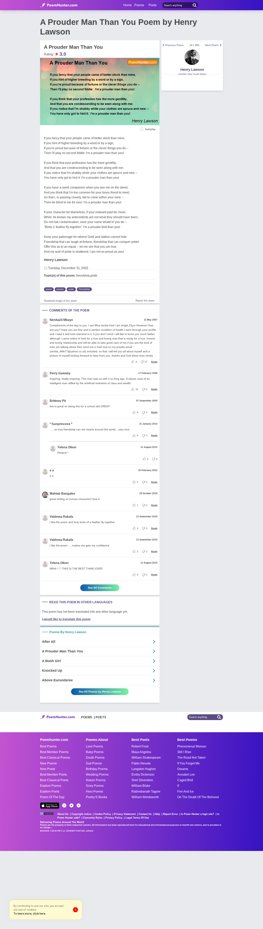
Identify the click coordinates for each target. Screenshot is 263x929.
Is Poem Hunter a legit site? (197, 814)
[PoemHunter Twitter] (71, 805)
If (178, 785)
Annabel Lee (186, 774)
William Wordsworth (145, 797)
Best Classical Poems (55, 757)
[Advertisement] (58, 889)
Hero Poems (94, 791)
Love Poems (94, 746)
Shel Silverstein (142, 780)
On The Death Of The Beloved (198, 797)
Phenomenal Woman (191, 746)
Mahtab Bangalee (62, 493)
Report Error (170, 814)
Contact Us (145, 814)
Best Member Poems (54, 752)
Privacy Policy (113, 817)
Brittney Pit (58, 400)
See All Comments (100, 587)
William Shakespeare (146, 757)
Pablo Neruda (141, 763)
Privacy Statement (125, 814)
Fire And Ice (185, 791)
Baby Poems (94, 752)
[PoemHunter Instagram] (78, 805)
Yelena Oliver (66, 447)
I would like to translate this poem (66, 619)
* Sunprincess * (61, 424)
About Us (62, 814)
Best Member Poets (53, 774)
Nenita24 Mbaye (61, 319)
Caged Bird (185, 780)
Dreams (182, 769)
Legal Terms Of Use (137, 817)
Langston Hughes (144, 769)
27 (146, 362)
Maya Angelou (141, 752)
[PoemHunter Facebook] (64, 805)
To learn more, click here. (29, 913)
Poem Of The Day (52, 797)
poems (60, 289)
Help (157, 814)
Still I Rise (184, 752)
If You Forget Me (188, 763)
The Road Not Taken (191, 757)
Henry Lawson (56, 260)
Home (127, 5)
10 (137, 389)
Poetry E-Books (96, 797)
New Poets (47, 769)
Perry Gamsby (60, 373)
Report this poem (145, 300)
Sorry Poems (95, 785)
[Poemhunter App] (49, 805)
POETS (101, 717)
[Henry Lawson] (192, 57)
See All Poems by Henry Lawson (100, 691)
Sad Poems (94, 763)
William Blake (141, 785)
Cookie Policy (102, 814)
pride (71, 289)
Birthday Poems (97, 769)
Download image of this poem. (61, 300)
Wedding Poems (97, 774)
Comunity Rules (92, 817)
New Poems (48, 763)
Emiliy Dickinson (143, 774)
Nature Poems (96, 780)
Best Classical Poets (54, 780)
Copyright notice (81, 814)
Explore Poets (49, 791)
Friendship (84, 289)
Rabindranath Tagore (146, 791)
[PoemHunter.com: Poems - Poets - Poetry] (58, 5)
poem (49, 289)
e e (52, 470)
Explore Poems (50, 785)
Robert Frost (140, 746)
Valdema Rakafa (61, 516)
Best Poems (48, 746)
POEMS (86, 717)
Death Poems (95, 757)
